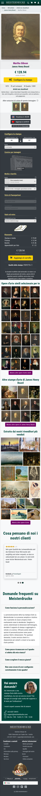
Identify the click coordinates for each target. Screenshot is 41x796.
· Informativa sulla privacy (10, 751)
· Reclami (5, 756)
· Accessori (25, 756)
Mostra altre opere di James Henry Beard (21, 425)
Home (3, 8)
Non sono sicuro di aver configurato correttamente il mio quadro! (19, 668)
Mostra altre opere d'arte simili (20, 373)
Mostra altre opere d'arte (20, 523)
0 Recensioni (25, 126)
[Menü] (2, 3)
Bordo (6, 144)
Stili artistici (11, 8)
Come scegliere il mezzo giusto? (18, 660)
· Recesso (6, 754)
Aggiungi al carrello (21, 258)
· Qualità (24, 749)
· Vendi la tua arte (27, 746)
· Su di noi (6, 759)
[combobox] (20, 147)
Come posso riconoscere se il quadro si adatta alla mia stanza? (19, 651)
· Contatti (5, 744)
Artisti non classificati (23, 8)
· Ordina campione (27, 759)
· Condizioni (6, 746)
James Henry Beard (10, 10)
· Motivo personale (27, 744)
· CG (4, 749)
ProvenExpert (17, 574)
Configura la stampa (22, 79)
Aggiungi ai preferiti (21, 122)
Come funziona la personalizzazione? (20, 608)
